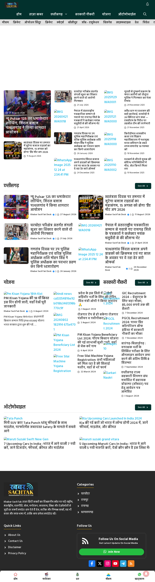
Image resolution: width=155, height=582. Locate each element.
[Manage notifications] (146, 574)
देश (137, 22)
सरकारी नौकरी (85, 14)
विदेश (146, 22)
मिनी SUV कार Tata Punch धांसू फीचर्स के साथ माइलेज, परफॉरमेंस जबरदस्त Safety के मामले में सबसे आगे (40, 427)
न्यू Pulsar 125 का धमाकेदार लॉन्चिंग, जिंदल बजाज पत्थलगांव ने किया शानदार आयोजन (50, 203)
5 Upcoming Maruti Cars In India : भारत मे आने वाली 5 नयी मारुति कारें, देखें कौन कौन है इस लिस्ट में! (114, 446)
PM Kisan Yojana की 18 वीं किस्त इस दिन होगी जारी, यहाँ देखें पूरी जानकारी (26, 302)
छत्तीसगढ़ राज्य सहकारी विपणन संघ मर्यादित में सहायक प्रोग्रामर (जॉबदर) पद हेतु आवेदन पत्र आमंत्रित (134, 382)
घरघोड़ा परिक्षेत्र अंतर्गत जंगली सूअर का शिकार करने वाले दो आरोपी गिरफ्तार (86, 96)
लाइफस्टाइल (123, 22)
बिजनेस (107, 22)
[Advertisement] (77, 58)
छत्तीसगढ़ (57, 14)
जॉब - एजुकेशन (90, 22)
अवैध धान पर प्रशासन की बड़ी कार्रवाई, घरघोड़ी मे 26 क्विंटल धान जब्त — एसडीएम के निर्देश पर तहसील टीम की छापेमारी (137, 117)
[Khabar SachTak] (11, 5)
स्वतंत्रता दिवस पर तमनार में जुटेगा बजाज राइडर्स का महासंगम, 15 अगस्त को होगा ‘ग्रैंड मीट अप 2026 (37, 147)
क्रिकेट (16, 22)
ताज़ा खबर (36, 14)
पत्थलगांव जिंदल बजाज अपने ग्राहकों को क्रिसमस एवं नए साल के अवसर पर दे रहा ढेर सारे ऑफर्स (87, 164)
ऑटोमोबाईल (127, 14)
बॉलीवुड (73, 22)
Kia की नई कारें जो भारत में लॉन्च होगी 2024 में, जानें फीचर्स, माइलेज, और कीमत (113, 425)
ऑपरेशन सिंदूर (33, 22)
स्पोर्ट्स (60, 22)
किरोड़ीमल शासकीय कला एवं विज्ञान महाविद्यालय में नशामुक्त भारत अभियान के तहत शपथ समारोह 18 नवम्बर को (136, 141)
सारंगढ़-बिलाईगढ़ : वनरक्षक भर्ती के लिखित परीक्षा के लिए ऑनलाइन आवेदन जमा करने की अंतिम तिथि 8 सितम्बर (135, 353)
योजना (106, 14)
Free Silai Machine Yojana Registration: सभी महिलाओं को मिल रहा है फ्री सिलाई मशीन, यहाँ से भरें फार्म (96, 361)
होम (19, 14)
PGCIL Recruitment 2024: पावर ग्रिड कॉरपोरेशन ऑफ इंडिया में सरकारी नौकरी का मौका (135, 326)
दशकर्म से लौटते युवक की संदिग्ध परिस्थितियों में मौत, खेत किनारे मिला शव (137, 164)
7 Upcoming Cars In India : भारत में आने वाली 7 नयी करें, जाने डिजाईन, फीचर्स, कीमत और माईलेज (39, 446)
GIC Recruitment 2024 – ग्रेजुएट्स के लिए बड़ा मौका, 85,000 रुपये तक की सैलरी (135, 301)
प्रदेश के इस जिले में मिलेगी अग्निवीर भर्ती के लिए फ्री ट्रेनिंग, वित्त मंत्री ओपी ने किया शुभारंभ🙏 (97, 299)
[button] (145, 14)
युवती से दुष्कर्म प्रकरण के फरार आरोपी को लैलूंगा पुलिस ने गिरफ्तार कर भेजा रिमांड (137, 96)
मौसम (5, 22)
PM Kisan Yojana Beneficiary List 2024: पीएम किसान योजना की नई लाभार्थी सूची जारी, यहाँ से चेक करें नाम (98, 340)
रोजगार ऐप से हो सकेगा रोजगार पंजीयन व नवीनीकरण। (98, 316)
